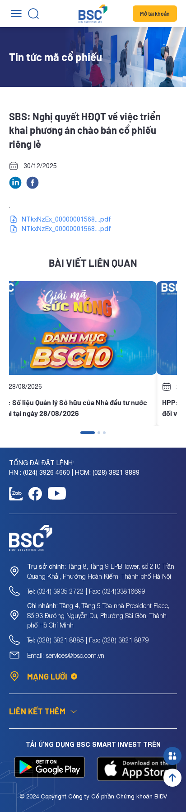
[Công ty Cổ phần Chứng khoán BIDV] (93, 14)
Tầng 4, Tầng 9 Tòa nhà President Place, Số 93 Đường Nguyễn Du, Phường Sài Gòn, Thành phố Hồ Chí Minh (98, 615)
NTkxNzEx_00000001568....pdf (66, 219)
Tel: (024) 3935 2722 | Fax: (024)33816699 (86, 591)
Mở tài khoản (155, 13)
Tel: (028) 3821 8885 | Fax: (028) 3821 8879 (88, 640)
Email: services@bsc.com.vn (65, 655)
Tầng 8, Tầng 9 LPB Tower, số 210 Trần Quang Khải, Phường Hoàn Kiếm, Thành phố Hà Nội (100, 571)
